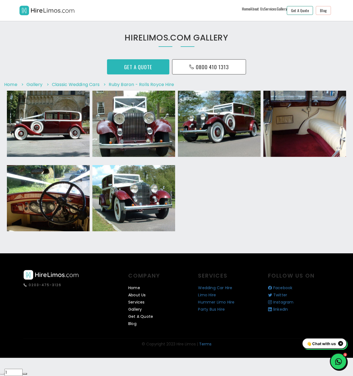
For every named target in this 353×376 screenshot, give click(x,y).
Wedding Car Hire (215, 288)
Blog (323, 10)
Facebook (283, 288)
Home (246, 9)
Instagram (283, 302)
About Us (257, 9)
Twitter (280, 295)
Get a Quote (300, 10)
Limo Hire (207, 295)
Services (270, 9)
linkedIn (280, 309)
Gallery (282, 9)
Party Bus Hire (211, 309)
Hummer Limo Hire (216, 302)
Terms (205, 344)
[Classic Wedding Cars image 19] (80, 151)
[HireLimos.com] (46, 10)
